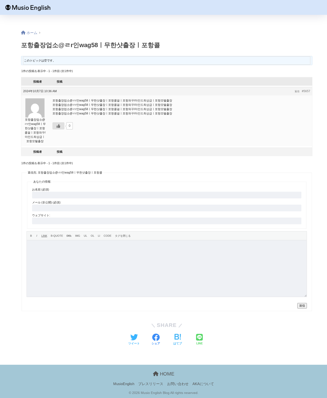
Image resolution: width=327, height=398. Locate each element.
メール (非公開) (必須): (46, 202)
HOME (166, 373)
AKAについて (203, 384)
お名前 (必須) (40, 189)
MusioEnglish (123, 384)
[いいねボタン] (58, 125)
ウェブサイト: (41, 215)
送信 (302, 305)
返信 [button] (297, 91)
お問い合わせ (178, 384)
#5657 (306, 91)
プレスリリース (150, 384)
